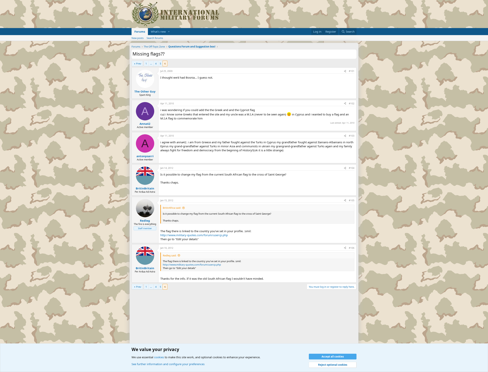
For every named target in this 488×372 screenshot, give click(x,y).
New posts (138, 38)
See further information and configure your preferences (168, 364)
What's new (158, 31)
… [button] (151, 63)
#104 (351, 168)
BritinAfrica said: (172, 207)
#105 (351, 200)
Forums (139, 31)
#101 (351, 71)
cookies (159, 357)
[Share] (345, 71)
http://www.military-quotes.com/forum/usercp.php (194, 235)
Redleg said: (169, 255)
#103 (351, 135)
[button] (169, 31)
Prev (138, 63)
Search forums (155, 38)
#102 (351, 103)
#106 (351, 248)
